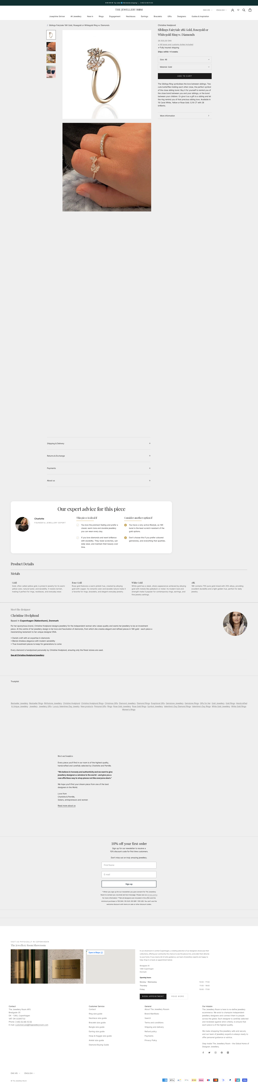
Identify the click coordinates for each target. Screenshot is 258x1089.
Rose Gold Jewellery (122, 706)
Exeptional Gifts (158, 703)
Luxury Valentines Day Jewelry (66, 706)
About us (51, 480)
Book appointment (153, 996)
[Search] (244, 9)
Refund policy (151, 1031)
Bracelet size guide (97, 1022)
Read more (177, 996)
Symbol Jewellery (155, 706)
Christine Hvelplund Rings (92, 703)
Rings (101, 16)
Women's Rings (128, 709)
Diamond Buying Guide (99, 1045)
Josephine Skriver (57, 16)
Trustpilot (15, 681)
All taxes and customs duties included (175, 44)
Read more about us (67, 805)
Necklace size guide (98, 1018)
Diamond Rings (143, 703)
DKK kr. (206, 10)
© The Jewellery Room (19, 1081)
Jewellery (33, 706)
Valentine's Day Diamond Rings (177, 706)
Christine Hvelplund (167, 25)
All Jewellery (76, 16)
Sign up (129, 883)
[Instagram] (215, 1052)
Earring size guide (97, 1031)
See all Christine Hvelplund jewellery (27, 655)
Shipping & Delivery (55, 443)
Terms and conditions (154, 1022)
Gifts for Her (205, 703)
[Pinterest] (222, 1052)
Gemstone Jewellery (175, 703)
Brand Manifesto (152, 1014)
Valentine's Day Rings (201, 706)
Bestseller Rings (36, 703)
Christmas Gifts (111, 703)
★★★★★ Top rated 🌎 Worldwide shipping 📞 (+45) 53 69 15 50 (129, 3)
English (220, 10)
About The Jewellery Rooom (157, 1009)
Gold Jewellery (218, 703)
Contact (92, 1009)
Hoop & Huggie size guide (100, 1036)
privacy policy (152, 895)
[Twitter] (209, 1052)
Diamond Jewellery (127, 703)
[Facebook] (203, 1052)
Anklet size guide (96, 1040)
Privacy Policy (151, 1040)
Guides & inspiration (200, 16)
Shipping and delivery (154, 1027)
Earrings (144, 16)
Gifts (170, 16)
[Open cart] (250, 9)
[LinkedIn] (228, 1052)
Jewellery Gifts (45, 706)
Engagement (114, 16)
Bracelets (158, 16)
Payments (51, 468)
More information (167, 116)
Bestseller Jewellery (19, 703)
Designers (181, 16)
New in (90, 16)
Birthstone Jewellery (53, 703)
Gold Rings (230, 703)
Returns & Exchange (56, 456)
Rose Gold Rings (139, 706)
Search (148, 1018)
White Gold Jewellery (221, 706)
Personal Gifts (100, 706)
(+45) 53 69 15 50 (23, 1022)
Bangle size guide (96, 1027)
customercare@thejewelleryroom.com (31, 1025)
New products (87, 706)
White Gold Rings (238, 706)
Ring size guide (95, 1014)
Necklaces (130, 16)
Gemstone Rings (192, 703)
